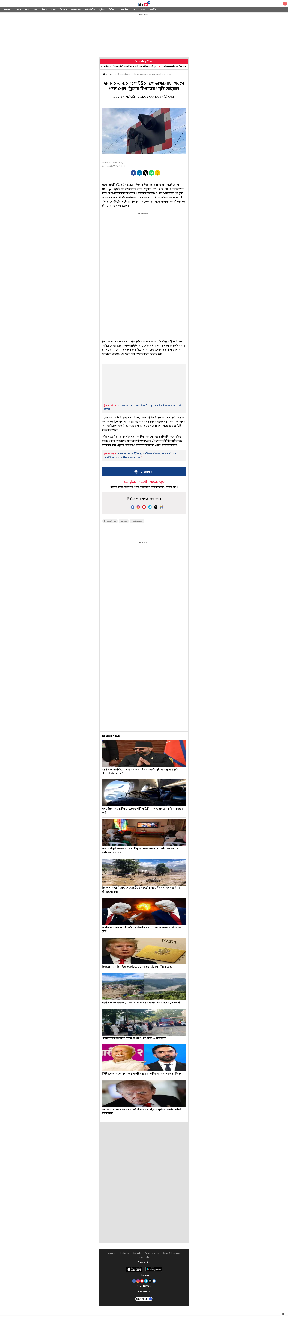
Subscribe (137, 1253)
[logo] (144, 4)
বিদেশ (44, 9)
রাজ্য (27, 9)
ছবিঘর (102, 9)
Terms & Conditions (171, 1253)
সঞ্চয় (134, 9)
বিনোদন (63, 9)
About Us (112, 1253)
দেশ (35, 9)
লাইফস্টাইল (90, 9)
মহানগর (17, 9)
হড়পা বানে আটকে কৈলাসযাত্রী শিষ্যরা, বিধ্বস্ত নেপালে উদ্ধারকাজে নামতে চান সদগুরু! (165, 66)
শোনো (7, 9)
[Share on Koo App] (157, 175)
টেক (143, 9)
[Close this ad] (283, 1314)
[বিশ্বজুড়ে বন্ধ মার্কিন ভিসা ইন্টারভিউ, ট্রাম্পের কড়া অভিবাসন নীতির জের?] (144, 951)
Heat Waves (137, 521)
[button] (133, 173)
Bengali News (110, 521)
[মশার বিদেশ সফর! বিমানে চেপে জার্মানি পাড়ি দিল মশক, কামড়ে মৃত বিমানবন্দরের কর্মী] (144, 792)
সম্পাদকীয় (123, 9)
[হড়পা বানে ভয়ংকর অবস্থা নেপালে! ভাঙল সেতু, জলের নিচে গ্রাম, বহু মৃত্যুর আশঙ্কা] (144, 986)
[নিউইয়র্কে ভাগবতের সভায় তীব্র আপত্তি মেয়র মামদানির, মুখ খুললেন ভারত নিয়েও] (144, 1057)
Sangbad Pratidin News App (144, 482)
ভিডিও (112, 9)
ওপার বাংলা (76, 9)
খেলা (53, 9)
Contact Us (124, 1253)
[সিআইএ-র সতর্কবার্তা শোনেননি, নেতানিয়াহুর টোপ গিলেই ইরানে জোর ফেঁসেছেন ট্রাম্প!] (144, 911)
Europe (124, 521)
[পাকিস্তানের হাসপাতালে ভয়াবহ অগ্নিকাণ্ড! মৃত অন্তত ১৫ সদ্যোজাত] (144, 1022)
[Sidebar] (7, 4)
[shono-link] (285, 4)
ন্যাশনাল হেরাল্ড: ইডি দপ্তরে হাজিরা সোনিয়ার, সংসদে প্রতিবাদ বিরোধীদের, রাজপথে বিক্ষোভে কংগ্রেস (140, 455)
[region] (144, 36)
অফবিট (153, 9)
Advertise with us (152, 1253)
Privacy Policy (144, 1257)
